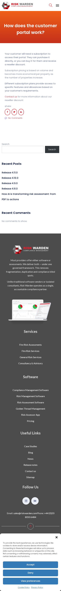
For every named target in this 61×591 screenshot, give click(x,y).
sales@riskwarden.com (25, 513)
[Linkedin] (26, 501)
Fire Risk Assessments (30, 344)
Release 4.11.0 (10, 172)
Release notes (30, 464)
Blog (30, 452)
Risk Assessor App (30, 414)
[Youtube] (35, 501)
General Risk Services (30, 357)
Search (5, 144)
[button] (56, 537)
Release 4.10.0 (10, 178)
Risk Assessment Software (30, 402)
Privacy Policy (37, 587)
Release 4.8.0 (10, 188)
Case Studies (30, 446)
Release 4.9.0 (10, 183)
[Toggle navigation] (57, 5)
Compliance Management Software (31, 390)
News (30, 458)
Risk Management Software (30, 396)
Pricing (30, 421)
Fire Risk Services (30, 350)
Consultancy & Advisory (30, 363)
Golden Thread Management (30, 408)
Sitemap (30, 477)
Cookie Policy (24, 587)
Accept (30, 564)
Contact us (11, 96)
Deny (30, 572)
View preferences (30, 581)
